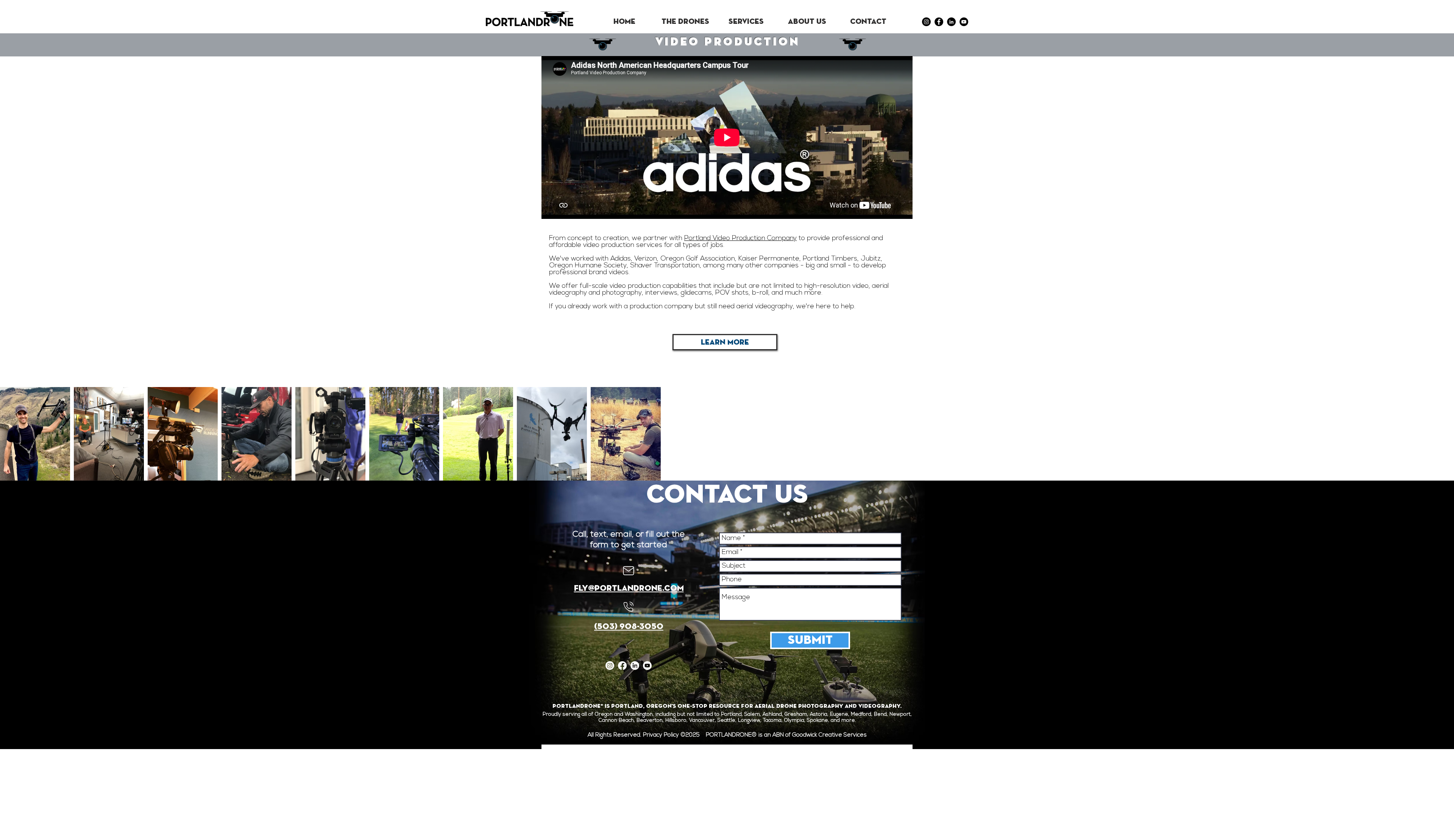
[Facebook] (938, 21)
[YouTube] (963, 21)
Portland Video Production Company (740, 238)
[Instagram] (926, 21)
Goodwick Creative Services (829, 735)
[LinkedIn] (951, 21)
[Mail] (628, 570)
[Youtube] (647, 665)
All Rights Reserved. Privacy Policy (634, 735)
